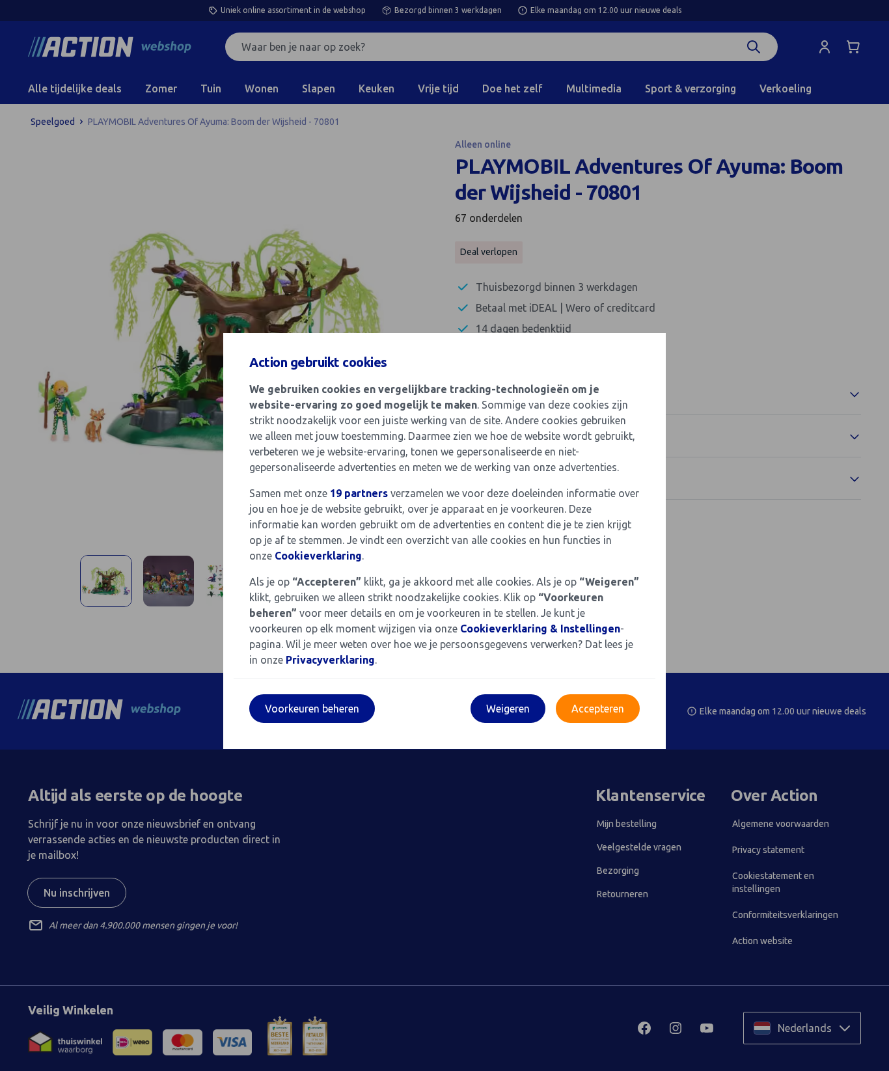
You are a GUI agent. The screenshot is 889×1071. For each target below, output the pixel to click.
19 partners (359, 493)
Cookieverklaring (318, 556)
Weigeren (508, 708)
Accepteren (597, 708)
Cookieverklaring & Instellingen (540, 628)
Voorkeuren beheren (312, 708)
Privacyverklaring (330, 660)
